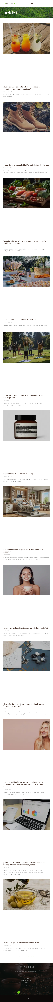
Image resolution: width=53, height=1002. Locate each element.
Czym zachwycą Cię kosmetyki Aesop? (18, 473)
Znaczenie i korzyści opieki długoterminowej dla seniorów (23, 550)
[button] (32, 3)
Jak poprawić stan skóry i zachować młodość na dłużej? (25, 628)
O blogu (26, 978)
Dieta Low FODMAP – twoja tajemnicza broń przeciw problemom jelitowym (24, 242)
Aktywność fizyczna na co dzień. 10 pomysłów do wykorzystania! (23, 396)
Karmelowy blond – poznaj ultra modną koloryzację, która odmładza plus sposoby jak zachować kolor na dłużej (24, 784)
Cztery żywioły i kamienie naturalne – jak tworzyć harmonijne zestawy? (23, 705)
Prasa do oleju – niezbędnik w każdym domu (21, 942)
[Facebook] (18, 992)
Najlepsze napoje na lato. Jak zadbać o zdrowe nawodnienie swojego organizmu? (21, 88)
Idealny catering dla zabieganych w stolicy (20, 319)
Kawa (26, 982)
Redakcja (26, 976)
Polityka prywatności (26, 980)
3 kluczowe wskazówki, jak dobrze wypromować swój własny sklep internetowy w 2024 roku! (24, 863)
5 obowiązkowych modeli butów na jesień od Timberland (26, 165)
